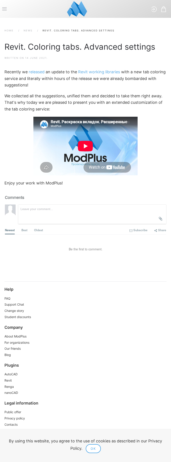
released (37, 72)
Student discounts (17, 317)
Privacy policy (14, 418)
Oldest (38, 230)
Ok (93, 448)
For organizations (16, 342)
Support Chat (14, 304)
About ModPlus (15, 336)
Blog (7, 355)
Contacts (11, 424)
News (28, 30)
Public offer (12, 412)
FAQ (7, 298)
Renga (9, 386)
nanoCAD (11, 393)
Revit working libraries (99, 72)
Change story (14, 311)
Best (24, 230)
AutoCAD (11, 374)
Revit (8, 380)
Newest (10, 230)
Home (9, 30)
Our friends (12, 348)
